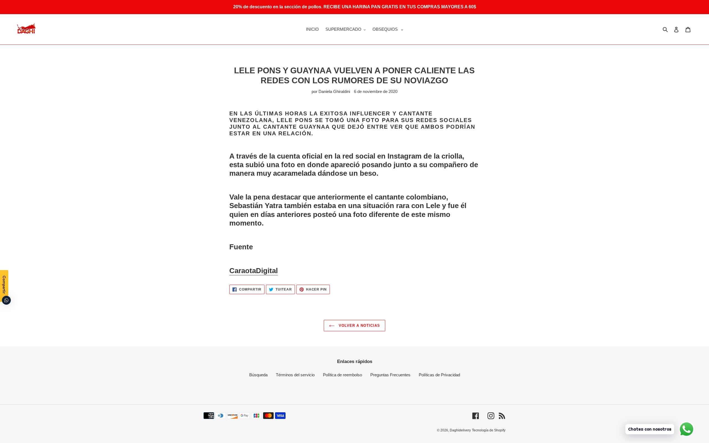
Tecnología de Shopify (488, 430)
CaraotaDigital (253, 270)
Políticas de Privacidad (439, 374)
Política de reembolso (342, 374)
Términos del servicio (295, 374)
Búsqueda (258, 374)
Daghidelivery (460, 430)
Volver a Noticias (358, 325)
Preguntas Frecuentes (390, 374)
